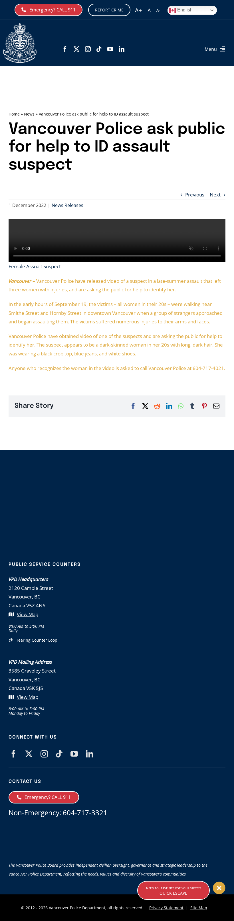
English (184, 9)
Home (14, 114)
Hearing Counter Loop (36, 640)
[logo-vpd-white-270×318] (117, 481)
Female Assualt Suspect (35, 266)
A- (158, 10)
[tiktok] (99, 49)
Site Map (198, 907)
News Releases (67, 205)
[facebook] (65, 49)
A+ (138, 10)
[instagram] (88, 49)
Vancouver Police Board (37, 865)
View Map (27, 614)
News (29, 114)
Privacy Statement (166, 907)
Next (215, 194)
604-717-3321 (85, 812)
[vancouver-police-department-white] (20, 25)
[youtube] (110, 49)
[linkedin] (121, 49)
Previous (194, 194)
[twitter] (76, 49)
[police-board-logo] (117, 829)
